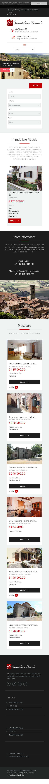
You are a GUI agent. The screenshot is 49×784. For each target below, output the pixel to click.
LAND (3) (12, 731)
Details (22, 382)
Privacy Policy (23, 773)
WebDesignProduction (17, 775)
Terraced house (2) (16, 735)
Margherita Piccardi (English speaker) (24, 271)
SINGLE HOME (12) (16, 709)
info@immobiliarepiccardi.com (27, 39)
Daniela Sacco (24, 261)
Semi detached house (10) (19, 757)
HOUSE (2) (13, 706)
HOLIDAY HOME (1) (16, 753)
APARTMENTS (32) (16, 702)
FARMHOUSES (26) (16, 728)
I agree (39, 3)
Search (35, 86)
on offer (11, 387)
